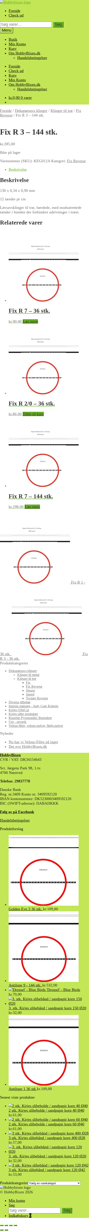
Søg (58, 24)
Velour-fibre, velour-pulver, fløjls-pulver (36, 726)
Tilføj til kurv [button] (33, 414)
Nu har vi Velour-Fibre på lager (33, 742)
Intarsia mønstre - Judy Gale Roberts (33, 706)
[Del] (11, 1225)
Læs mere (30, 321)
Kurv (13, 48)
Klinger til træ (62, 110)
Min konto (17, 1200)
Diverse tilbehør (19, 702)
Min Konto (17, 44)
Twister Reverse (37, 698)
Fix (28, 682)
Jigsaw (30, 690)
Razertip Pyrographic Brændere (30, 718)
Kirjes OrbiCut (19, 710)
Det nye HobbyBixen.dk (28, 746)
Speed (30, 694)
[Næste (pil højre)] (6, 1230)
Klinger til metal (28, 675)
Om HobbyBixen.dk (24, 53)
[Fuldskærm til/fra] (6, 1225)
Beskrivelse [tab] (18, 169)
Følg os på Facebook (17, 812)
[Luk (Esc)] (15, 1225)
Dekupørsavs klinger (31, 110)
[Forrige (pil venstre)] (1, 1230)
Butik (13, 39)
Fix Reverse (76, 161)
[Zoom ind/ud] (1, 1225)
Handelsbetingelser (32, 58)
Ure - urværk (17, 722)
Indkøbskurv (20, 1215)
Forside (14, 10)
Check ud (16, 15)
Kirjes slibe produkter (23, 714)
